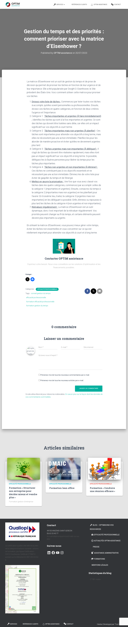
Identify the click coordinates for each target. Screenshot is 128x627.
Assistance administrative (106, 553)
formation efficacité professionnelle (40, 302)
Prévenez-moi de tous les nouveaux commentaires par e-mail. (65, 375)
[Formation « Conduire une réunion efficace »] (104, 469)
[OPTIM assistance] (12, 4)
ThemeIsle (119, 624)
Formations (99, 559)
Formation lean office (61, 487)
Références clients (79, 4)
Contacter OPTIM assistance (64, 258)
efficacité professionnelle (36, 298)
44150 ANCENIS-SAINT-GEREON (59, 531)
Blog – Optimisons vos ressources (102, 527)
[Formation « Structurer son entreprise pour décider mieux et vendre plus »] (23, 469)
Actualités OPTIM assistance (107, 541)
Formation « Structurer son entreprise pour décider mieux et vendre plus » (23, 492)
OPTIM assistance (100, 4)
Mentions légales (100, 565)
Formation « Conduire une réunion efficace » (102, 489)
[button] (64, 4)
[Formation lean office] (64, 469)
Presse (96, 547)
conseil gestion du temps (41, 293)
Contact (117, 4)
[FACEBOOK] (53, 552)
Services (60, 4)
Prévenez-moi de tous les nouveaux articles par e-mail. (62, 380)
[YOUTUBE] (58, 552)
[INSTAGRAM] (62, 552)
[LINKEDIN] (49, 552)
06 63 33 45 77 (52, 533)
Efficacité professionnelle (47, 289)
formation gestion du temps (37, 306)
